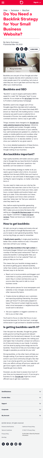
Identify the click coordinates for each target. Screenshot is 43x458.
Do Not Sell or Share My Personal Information (30, 434)
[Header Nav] (3, 2)
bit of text (28, 99)
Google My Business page (21, 212)
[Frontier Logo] (21, 2)
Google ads (19, 377)
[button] (21, 392)
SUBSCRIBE (34, 49)
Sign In (36, 2)
